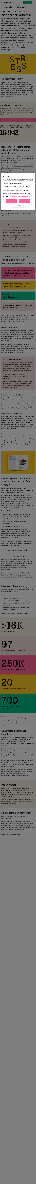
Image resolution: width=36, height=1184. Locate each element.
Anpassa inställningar (17, 205)
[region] (18, 191)
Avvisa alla (11, 201)
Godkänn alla (24, 201)
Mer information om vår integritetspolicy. (20, 196)
